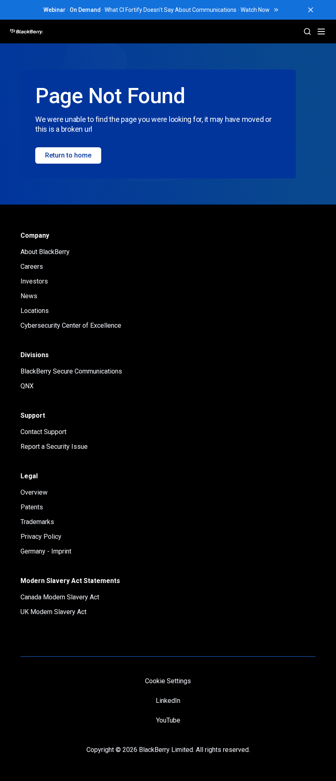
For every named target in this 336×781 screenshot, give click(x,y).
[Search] (307, 31)
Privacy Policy (40, 536)
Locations (34, 311)
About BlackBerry (45, 252)
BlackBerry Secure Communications (71, 371)
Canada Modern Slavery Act (59, 597)
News (28, 296)
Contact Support (43, 432)
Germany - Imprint (45, 551)
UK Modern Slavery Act (53, 612)
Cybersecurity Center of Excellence (70, 325)
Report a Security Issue (54, 446)
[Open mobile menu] (321, 31)
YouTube (168, 720)
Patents (31, 507)
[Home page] (57, 31)
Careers (31, 266)
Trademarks (37, 522)
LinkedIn (168, 700)
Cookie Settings (168, 681)
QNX (27, 386)
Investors (34, 281)
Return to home (68, 155)
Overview (34, 492)
